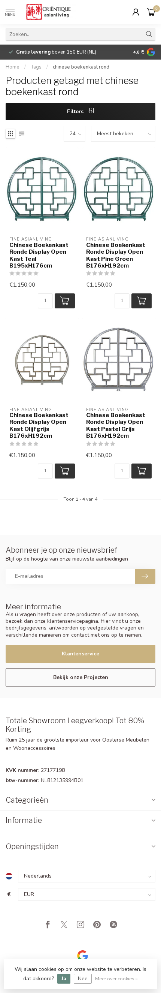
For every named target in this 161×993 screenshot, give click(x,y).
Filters (76, 111)
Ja (63, 978)
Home (12, 67)
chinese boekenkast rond (81, 67)
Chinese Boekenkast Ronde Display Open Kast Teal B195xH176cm (39, 255)
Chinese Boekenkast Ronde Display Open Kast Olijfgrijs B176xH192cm (39, 425)
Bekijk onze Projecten (80, 677)
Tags (36, 67)
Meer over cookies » (116, 978)
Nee (83, 978)
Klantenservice (80, 653)
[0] (151, 11)
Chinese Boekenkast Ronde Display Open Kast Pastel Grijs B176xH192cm (115, 425)
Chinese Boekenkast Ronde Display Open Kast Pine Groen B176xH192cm (115, 255)
